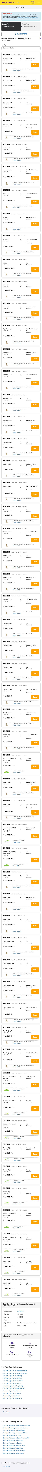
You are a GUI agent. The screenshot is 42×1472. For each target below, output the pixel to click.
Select (35, 64)
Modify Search (20, 7)
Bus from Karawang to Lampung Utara (15, 1433)
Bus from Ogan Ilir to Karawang (12, 1378)
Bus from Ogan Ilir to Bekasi (11, 1396)
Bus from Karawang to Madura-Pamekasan (16, 1425)
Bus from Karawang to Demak (12, 1443)
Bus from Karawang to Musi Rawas (14, 1430)
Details (19, 70)
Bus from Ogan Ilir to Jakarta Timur (14, 1388)
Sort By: (3, 45)
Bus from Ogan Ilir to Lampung (12, 1375)
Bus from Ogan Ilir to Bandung (12, 1398)
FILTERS (22, 34)
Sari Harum (20, 1311)
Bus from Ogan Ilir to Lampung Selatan (15, 1370)
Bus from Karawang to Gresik (12, 1435)
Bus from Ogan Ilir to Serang (12, 1393)
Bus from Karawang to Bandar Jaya (14, 1450)
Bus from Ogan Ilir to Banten (12, 1391)
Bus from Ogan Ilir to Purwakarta (13, 1381)
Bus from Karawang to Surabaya (13, 1440)
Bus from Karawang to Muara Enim (14, 1445)
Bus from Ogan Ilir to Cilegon (12, 1383)
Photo (14, 70)
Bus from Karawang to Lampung (13, 1448)
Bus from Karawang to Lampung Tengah (15, 1428)
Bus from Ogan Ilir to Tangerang (13, 1386)
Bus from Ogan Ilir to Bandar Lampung (15, 1373)
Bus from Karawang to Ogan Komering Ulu (16, 1438)
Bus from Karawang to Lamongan (13, 1453)
